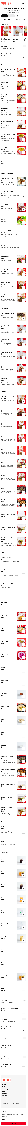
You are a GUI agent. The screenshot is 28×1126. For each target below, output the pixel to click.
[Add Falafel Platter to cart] (24, 274)
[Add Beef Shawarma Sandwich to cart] (24, 318)
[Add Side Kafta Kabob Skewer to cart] (24, 518)
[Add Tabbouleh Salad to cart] (24, 261)
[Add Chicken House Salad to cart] (24, 196)
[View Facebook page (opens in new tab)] (3, 1111)
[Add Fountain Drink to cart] (24, 979)
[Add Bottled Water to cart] (24, 927)
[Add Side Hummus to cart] (24, 710)
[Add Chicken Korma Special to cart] (24, 57)
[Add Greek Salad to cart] (24, 209)
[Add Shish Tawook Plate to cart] (24, 479)
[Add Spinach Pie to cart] (24, 114)
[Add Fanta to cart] (24, 901)
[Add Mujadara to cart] (24, 300)
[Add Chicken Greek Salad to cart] (24, 184)
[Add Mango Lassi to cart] (24, 940)
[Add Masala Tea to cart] (24, 953)
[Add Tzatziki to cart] (24, 749)
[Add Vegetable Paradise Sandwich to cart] (24, 383)
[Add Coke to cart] (24, 863)
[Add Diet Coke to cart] (24, 888)
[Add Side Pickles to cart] (24, 645)
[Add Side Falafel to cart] (24, 606)
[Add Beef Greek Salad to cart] (24, 235)
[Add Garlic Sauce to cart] (24, 684)
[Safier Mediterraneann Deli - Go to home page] (6, 3)
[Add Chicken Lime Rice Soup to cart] (24, 140)
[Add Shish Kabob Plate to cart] (24, 466)
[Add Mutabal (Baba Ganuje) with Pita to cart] (24, 101)
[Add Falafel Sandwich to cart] (24, 344)
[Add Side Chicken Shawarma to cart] (24, 505)
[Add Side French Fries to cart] (24, 619)
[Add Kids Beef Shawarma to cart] (24, 562)
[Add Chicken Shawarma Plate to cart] (9, 34)
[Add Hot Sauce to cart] (24, 697)
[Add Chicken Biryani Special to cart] (24, 1030)
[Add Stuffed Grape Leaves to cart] (24, 127)
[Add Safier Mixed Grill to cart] (24, 453)
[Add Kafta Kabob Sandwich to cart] (24, 357)
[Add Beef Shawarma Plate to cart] (24, 414)
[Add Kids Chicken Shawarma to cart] (24, 575)
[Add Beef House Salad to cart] (24, 248)
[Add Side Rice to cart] (24, 632)
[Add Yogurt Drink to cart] (24, 992)
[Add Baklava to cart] (24, 832)
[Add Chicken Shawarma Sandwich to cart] (21, 34)
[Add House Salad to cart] (24, 222)
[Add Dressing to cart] (24, 671)
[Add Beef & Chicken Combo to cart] (24, 401)
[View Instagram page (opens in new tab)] (6, 1111)
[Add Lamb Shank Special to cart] (24, 1068)
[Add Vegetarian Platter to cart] (24, 287)
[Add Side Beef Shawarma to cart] (24, 492)
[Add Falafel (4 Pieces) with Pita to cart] (24, 75)
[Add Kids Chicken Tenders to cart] (24, 588)
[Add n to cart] (24, 165)
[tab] (4, 15)
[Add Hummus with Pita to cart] (24, 88)
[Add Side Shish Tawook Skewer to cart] (24, 544)
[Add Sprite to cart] (24, 914)
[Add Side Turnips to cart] (24, 658)
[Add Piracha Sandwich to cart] (24, 370)
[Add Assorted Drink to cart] (24, 966)
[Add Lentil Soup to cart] (24, 153)
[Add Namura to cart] (24, 844)
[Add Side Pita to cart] (24, 723)
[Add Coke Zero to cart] (24, 875)
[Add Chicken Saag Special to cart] (24, 1049)
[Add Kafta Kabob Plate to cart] (24, 440)
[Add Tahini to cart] (24, 736)
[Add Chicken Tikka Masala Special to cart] (24, 1012)
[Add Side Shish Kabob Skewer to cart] (24, 531)
